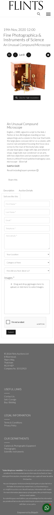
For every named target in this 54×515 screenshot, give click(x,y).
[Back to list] (9, 55)
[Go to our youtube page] (12, 377)
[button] (46, 507)
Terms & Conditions (13, 422)
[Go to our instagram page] (27, 179)
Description (9, 190)
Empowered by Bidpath (27, 512)
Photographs (10, 448)
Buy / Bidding (10, 402)
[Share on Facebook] (22, 179)
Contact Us (9, 396)
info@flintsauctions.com (13, 489)
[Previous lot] (15, 55)
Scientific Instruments (14, 451)
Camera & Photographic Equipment (20, 446)
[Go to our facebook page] (6, 377)
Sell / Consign (10, 399)
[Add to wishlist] (48, 55)
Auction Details (26, 190)
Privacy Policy (10, 425)
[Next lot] (28, 55)
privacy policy (31, 504)
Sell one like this (11, 196)
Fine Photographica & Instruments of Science (23, 37)
